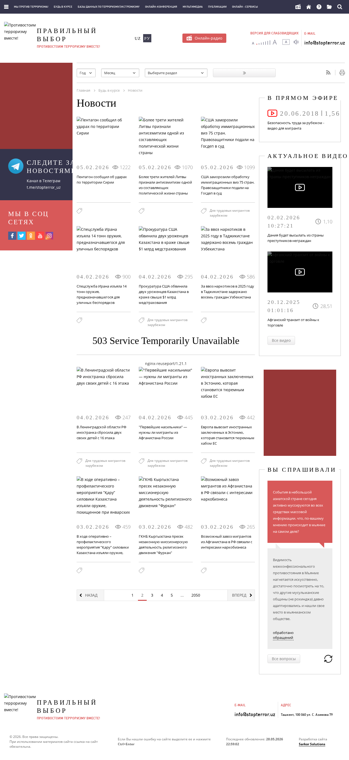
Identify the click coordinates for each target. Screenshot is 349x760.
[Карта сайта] (6, 7)
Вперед (239, 595)
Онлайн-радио (208, 38)
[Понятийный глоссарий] (329, 7)
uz (138, 38)
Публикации (217, 6)
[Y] (244, 72)
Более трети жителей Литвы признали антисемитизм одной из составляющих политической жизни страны (165, 185)
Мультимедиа (193, 6)
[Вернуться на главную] (308, 7)
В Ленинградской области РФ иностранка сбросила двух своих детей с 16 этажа (101, 432)
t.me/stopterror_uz (44, 187)
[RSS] (328, 72)
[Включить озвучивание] (296, 42)
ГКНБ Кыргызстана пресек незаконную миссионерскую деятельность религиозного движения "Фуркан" (163, 544)
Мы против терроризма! (31, 6)
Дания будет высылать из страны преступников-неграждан (295, 238)
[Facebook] (12, 236)
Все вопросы (284, 658)
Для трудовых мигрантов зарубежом (230, 213)
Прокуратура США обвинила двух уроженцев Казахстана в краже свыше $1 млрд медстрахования (164, 294)
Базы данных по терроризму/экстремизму (109, 6)
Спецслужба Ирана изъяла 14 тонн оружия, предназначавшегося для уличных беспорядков (102, 294)
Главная (83, 90)
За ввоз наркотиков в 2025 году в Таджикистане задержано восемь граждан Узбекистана (227, 292)
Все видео (281, 340)
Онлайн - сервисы (245, 6)
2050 (195, 595)
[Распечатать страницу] (340, 72)
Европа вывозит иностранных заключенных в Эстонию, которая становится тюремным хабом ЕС (227, 435)
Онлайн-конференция (161, 6)
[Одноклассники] (31, 236)
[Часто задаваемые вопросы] (319, 7)
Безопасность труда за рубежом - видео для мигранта (295, 125)
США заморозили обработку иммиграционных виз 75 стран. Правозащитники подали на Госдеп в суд (227, 185)
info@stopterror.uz (324, 43)
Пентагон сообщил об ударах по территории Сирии (102, 179)
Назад (91, 595)
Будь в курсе (63, 6)
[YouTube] (40, 236)
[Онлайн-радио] (298, 7)
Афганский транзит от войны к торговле (293, 322)
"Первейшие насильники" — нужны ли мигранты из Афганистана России (163, 432)
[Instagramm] (49, 236)
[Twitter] (21, 236)
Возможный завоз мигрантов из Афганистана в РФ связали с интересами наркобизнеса (226, 542)
